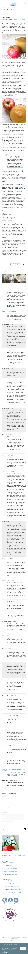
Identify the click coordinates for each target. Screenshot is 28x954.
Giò (2, 290)
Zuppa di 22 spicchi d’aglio (11, 884)
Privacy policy (17, 937)
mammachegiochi (5, 715)
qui (22, 147)
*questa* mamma (6, 127)
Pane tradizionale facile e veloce (10, 871)
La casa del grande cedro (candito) (13, 892)
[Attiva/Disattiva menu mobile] (25, 3)
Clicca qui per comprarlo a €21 (9, 853)
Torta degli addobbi (7, 865)
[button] (3, 279)
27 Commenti (22, 19)
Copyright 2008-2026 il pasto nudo (8, 937)
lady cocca (4, 601)
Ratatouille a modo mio (15, 889)
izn (3, 19)
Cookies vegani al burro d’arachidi (10, 868)
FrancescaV (4, 311)
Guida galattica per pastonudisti (10, 874)
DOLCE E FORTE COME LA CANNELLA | (9, 757)
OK (23, 948)
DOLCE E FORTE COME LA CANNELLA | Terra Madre (11, 769)
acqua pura (10, 220)
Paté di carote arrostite (8, 862)
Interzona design (14, 938)
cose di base (17, 19)
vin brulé (21, 191)
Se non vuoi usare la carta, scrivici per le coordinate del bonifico (13, 856)
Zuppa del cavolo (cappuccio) (14, 881)
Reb (3, 455)
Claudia (3, 580)
